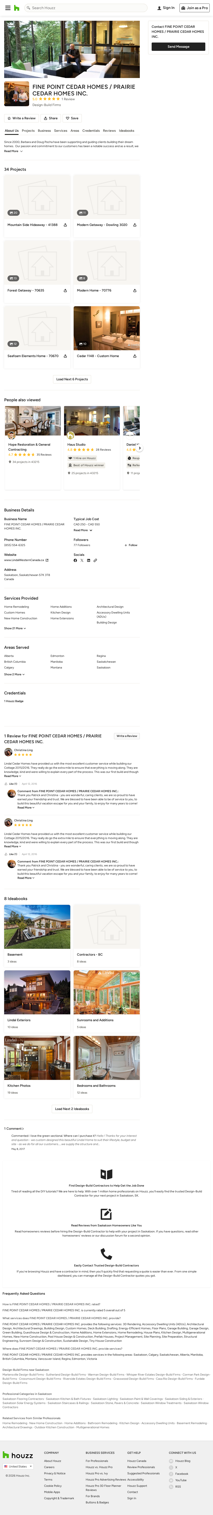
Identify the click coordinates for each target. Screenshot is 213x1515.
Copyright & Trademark (59, 1498)
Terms (48, 1479)
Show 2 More (12, 674)
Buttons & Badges (97, 1502)
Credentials (91, 131)
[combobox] (85, 8)
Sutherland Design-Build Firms (66, 1374)
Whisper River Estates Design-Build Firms (153, 1374)
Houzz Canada (136, 1461)
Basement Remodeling (192, 1423)
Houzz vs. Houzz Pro (99, 1467)
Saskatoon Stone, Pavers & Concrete (115, 1403)
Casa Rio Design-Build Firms (174, 1379)
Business (44, 131)
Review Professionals (141, 1467)
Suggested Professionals (143, 1473)
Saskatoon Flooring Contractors (23, 1399)
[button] (7, 7)
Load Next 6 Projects (72, 379)
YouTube (181, 1480)
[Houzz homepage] (16, 7)
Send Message (178, 47)
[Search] (28, 8)
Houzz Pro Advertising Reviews (106, 1479)
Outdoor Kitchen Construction (54, 1427)
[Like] (6, 784)
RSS (178, 1486)
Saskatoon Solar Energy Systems (24, 1403)
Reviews (109, 131)
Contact (132, 1492)
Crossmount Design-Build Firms (40, 1379)
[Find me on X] (82, 560)
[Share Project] (65, 225)
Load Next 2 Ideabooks (72, 1109)
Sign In (131, 1498)
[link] (12, 776)
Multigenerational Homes (92, 1427)
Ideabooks (126, 131)
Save (74, 118)
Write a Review (127, 736)
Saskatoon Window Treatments (161, 1403)
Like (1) (13, 783)
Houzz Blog (182, 1461)
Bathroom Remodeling (102, 1423)
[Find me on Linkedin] (88, 560)
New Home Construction (45, 1423)
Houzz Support (137, 1486)
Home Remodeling (14, 1423)
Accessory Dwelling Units (158, 1423)
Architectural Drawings (17, 1427)
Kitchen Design (129, 1423)
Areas (75, 131)
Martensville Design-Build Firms (23, 1374)
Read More (11, 151)
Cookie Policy (53, 1486)
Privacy (48, 1473)
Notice (61, 1473)
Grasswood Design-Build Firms (133, 1379)
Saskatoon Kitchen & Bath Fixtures (68, 1399)
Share (53, 118)
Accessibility (135, 1479)
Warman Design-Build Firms (106, 1374)
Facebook (181, 1474)
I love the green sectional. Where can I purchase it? (63, 1136)
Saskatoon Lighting (105, 1399)
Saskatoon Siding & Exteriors (183, 1399)
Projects (28, 131)
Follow (133, 545)
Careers (49, 1467)
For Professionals (97, 1461)
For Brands (93, 1496)
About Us (12, 131)
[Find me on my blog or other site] (95, 560)
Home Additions (75, 1423)
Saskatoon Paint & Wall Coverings (141, 1399)
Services (60, 131)
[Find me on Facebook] (75, 560)
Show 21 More (13, 628)
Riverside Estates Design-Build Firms (87, 1379)
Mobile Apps (52, 1492)
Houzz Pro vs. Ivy (97, 1473)
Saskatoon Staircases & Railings (68, 1403)
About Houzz (52, 1461)
